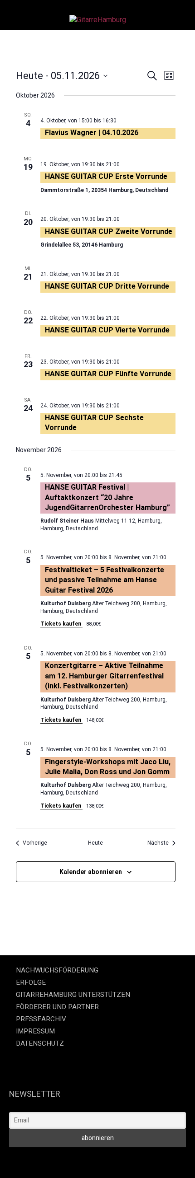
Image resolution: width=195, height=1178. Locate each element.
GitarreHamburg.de (38, 1160)
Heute (95, 843)
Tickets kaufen (61, 624)
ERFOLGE (31, 982)
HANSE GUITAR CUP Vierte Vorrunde (107, 330)
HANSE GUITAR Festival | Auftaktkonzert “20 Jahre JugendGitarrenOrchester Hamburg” (107, 497)
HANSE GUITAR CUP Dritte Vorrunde (107, 286)
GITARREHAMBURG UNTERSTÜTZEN (73, 995)
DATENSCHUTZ (40, 1043)
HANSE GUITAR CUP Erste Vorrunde (106, 176)
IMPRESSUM (35, 1031)
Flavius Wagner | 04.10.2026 (91, 132)
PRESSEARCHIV (41, 1019)
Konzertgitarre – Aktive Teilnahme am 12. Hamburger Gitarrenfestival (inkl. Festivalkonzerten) (104, 675)
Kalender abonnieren (90, 871)
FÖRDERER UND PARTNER (57, 1007)
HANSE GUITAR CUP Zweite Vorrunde (108, 231)
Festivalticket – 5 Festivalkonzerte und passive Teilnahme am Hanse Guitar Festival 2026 (104, 580)
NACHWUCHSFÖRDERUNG (57, 970)
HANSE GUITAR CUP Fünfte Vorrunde (108, 373)
